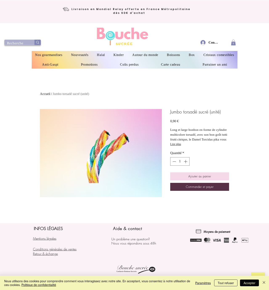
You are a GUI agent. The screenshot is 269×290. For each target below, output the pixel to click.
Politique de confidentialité (38, 285)
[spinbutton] (180, 161)
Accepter (249, 283)
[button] (233, 42)
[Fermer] (263, 283)
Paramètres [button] (203, 283)
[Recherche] (37, 42)
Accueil (45, 94)
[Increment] (186, 161)
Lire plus (175, 144)
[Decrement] (174, 161)
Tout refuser (226, 283)
